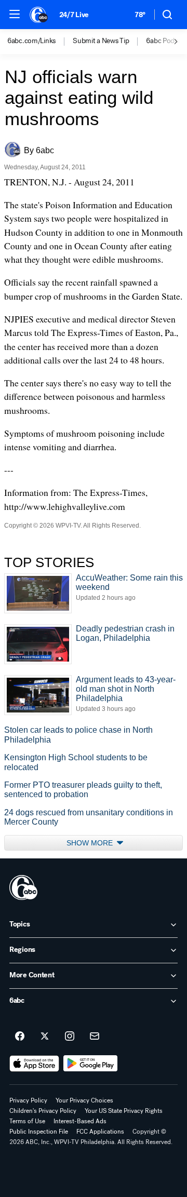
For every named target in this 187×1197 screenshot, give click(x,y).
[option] (40, 41)
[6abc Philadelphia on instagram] (69, 1036)
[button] (14, 14)
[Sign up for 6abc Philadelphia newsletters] (94, 1036)
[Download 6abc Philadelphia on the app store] (34, 1063)
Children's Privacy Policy (42, 1111)
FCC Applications (100, 1131)
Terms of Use (27, 1121)
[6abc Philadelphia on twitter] (44, 1036)
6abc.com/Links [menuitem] (31, 41)
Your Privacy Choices (84, 1100)
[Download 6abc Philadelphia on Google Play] (90, 1063)
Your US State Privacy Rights (124, 1111)
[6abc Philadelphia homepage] (39, 14)
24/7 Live (74, 15)
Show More (90, 843)
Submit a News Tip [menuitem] (101, 41)
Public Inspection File (38, 1131)
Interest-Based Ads (80, 1121)
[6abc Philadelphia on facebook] (19, 1036)
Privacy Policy (28, 1100)
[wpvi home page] (23, 887)
